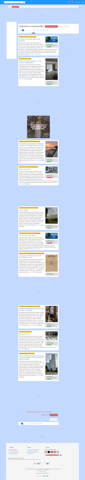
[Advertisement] (12, 40)
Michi (49, 274)
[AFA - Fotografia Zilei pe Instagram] (49, 451)
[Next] (47, 30)
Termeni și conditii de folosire (33, 449)
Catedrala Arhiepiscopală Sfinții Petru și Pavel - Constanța (31, 309)
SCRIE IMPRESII (54, 414)
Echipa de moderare (13, 451)
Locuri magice (23, 210)
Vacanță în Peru (24, 334)
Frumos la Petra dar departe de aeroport (29, 40)
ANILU (49, 82)
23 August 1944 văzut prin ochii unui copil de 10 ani (30, 256)
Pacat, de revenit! (25, 169)
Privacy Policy (30, 453)
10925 (45, 30)
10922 (34, 30)
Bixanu (49, 241)
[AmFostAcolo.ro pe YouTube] (55, 451)
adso (49, 343)
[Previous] (21, 30)
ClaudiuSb (50, 45)
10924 (41, 30)
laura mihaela (50, 226)
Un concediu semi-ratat (27, 235)
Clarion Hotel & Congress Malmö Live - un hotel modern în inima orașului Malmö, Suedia (31, 357)
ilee (49, 160)
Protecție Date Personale (33, 452)
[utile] (68, 2)
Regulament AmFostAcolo (33, 451)
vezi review (38, 54)
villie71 (49, 176)
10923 (38, 30)
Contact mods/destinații (14, 452)
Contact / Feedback (13, 449)
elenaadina (50, 377)
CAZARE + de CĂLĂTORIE (51, 26)
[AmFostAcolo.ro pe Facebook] (52, 451)
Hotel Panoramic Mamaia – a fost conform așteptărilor (30, 62)
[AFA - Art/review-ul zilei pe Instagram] (46, 451)
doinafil (49, 325)
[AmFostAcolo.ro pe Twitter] (58, 451)
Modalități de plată (13, 453)
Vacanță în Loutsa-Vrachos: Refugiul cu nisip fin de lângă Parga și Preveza (31, 144)
